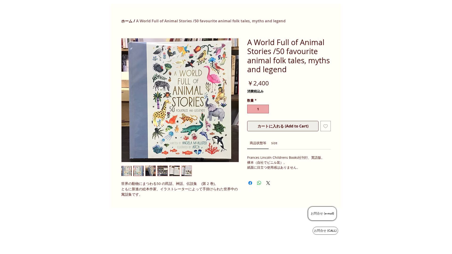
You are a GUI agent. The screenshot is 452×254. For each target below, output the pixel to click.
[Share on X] (268, 183)
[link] (258, 143)
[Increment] (265, 109)
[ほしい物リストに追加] (325, 126)
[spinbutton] (258, 109)
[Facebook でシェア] (250, 183)
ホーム (127, 21)
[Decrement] (251, 109)
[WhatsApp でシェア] (259, 183)
